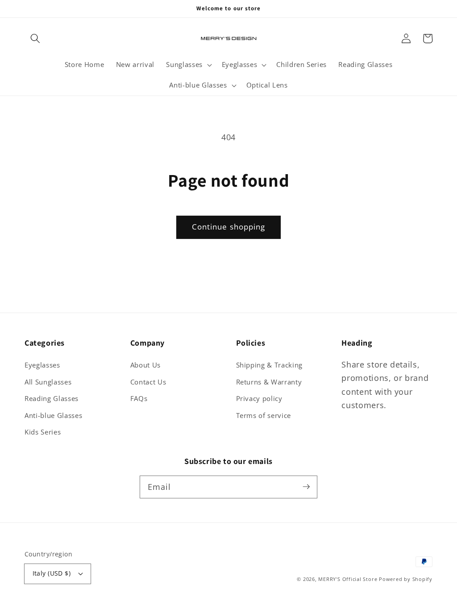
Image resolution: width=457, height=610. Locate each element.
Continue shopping (229, 226)
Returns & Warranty (269, 382)
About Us (145, 365)
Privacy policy (259, 398)
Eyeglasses (42, 365)
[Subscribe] (306, 486)
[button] (35, 38)
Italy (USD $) (52, 573)
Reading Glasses (52, 398)
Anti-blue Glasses (53, 415)
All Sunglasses (48, 382)
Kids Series (43, 432)
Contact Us (148, 382)
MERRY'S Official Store (347, 579)
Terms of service (263, 415)
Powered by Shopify (405, 579)
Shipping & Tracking (269, 365)
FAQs (139, 398)
